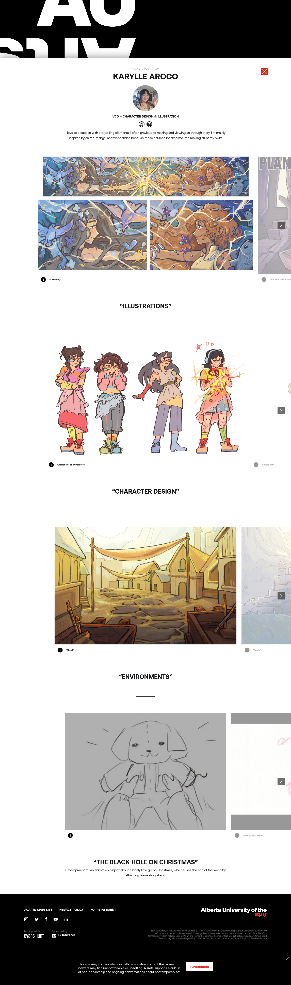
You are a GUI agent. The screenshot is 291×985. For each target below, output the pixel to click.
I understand (199, 967)
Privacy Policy (71, 909)
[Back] (264, 71)
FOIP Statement (103, 909)
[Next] (281, 225)
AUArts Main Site (38, 909)
